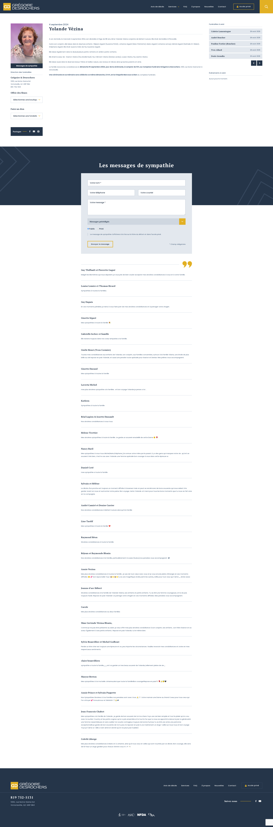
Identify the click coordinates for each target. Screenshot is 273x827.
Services (172, 6)
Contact (222, 6)
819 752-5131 (22, 797)
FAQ (185, 6)
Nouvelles (209, 6)
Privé (101, 229)
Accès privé (245, 6)
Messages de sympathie (26, 66)
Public (92, 229)
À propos (195, 6)
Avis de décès (157, 6)
